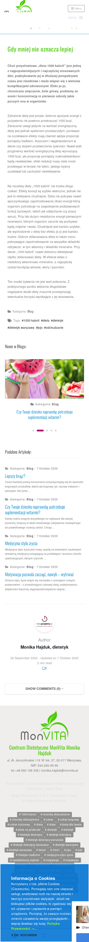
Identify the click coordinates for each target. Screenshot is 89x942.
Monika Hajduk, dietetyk (44, 647)
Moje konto (30, 795)
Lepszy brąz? (15, 475)
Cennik (31, 783)
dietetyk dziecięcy (31, 835)
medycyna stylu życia (60, 855)
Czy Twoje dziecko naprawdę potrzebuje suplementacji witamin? (44, 414)
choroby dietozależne (56, 814)
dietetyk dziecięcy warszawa (45, 840)
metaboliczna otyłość (26, 860)
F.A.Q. (44, 795)
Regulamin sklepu (64, 795)
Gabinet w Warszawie (54, 783)
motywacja (52, 860)
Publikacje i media (40, 788)
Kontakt (60, 800)
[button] (72, 17)
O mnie (78, 783)
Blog (30, 311)
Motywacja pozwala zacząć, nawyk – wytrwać (39, 574)
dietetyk (58, 320)
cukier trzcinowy (20, 824)
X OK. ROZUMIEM (24, 935)
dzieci (42, 850)
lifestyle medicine (29, 855)
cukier (49, 819)
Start (9, 783)
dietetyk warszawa (21, 327)
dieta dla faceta (71, 824)
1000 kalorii (31, 320)
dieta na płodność (29, 830)
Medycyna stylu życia (21, 543)
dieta (46, 320)
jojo (40, 327)
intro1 (56, 850)
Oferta (19, 783)
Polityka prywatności (38, 800)
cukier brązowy (69, 819)
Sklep (16, 795)
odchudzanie (54, 327)
